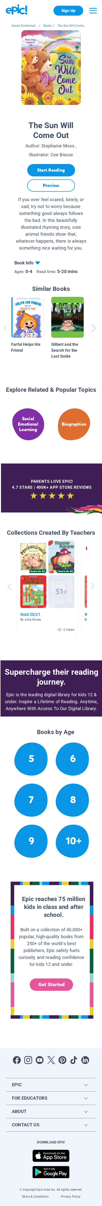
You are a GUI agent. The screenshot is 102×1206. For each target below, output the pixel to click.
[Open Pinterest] (62, 1060)
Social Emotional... (24, 25)
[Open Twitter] (51, 1060)
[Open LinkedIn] (85, 1060)
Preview (51, 185)
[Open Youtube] (40, 1060)
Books (47, 25)
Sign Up (68, 10)
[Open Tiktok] (74, 1060)
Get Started (51, 984)
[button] (47, 586)
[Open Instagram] (28, 1060)
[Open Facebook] (17, 1060)
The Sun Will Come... (71, 25)
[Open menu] (93, 10)
